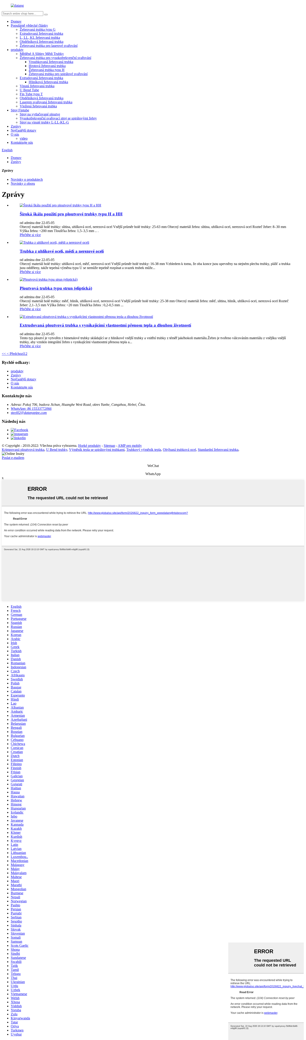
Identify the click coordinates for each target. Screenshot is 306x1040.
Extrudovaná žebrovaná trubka (41, 33)
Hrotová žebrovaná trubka (47, 66)
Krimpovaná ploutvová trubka (23, 450)
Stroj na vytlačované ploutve (40, 114)
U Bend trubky (56, 450)
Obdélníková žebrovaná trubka (41, 41)
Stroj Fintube (20, 110)
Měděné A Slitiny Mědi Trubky (42, 54)
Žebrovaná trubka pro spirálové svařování (58, 74)
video (24, 138)
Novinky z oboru (23, 183)
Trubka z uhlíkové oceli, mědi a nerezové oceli (62, 251)
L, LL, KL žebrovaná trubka (40, 37)
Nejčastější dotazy (23, 130)
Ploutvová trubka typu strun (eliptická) (56, 288)
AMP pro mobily (130, 445)
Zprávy (16, 126)
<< (4, 354)
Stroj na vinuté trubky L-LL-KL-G (44, 122)
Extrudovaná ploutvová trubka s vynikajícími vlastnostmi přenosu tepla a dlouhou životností (105, 325)
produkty (17, 50)
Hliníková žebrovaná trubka (48, 82)
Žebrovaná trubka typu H (47, 70)
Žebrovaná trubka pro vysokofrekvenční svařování (55, 58)
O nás (15, 134)
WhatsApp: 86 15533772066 (31, 408)
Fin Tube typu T (31, 94)
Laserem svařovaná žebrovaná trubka (46, 102)
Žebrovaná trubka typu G (38, 29)
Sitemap (109, 445)
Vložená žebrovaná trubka (38, 106)
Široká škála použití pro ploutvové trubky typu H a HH (71, 214)
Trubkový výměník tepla (143, 450)
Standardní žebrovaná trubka (218, 450)
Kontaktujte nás (22, 142)
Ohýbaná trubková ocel (179, 450)
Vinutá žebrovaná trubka (37, 86)
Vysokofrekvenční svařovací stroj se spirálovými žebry (58, 118)
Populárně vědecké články (29, 25)
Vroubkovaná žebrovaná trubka (51, 62)
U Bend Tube (29, 90)
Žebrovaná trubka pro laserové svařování (49, 46)
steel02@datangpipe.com (29, 413)
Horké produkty (89, 445)
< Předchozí (15, 354)
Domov (16, 21)
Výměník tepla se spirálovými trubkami (97, 450)
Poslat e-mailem (13, 458)
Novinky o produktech (27, 179)
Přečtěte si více (30, 235)
